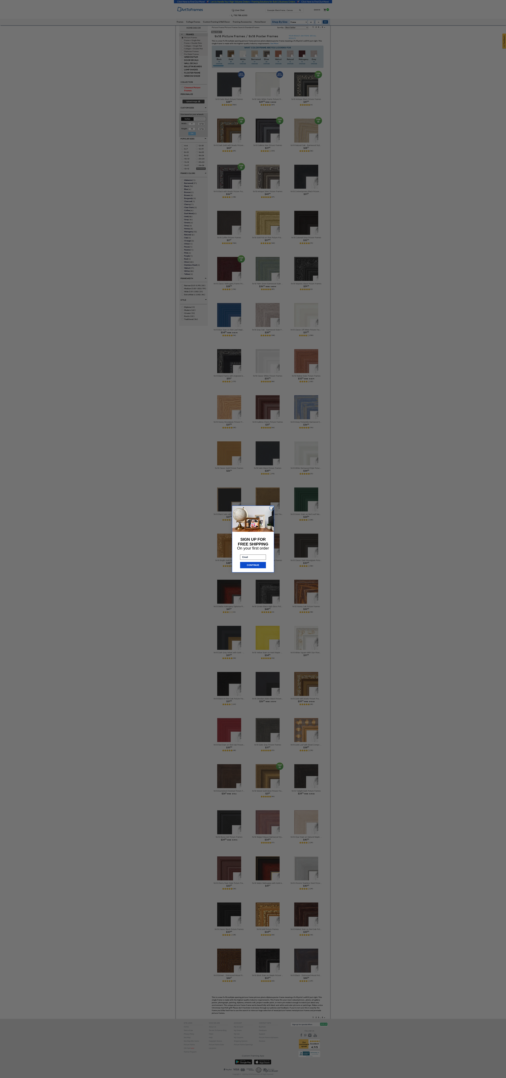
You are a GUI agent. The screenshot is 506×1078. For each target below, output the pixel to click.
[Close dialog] (271, 508)
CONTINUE (253, 565)
